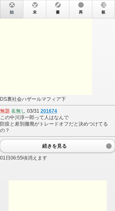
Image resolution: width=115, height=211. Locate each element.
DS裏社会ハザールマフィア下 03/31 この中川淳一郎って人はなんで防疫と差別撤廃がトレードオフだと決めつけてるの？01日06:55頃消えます (54, 85)
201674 (48, 111)
